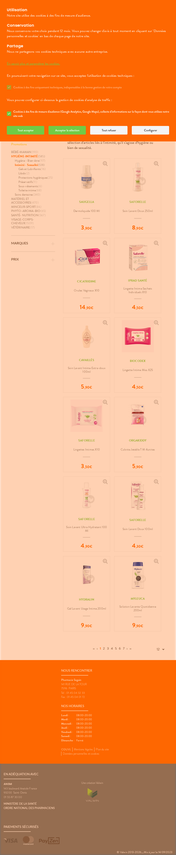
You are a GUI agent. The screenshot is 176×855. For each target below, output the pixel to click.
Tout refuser (109, 130)
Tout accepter (26, 130)
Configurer (150, 130)
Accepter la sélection (67, 130)
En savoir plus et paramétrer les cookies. (33, 63)
